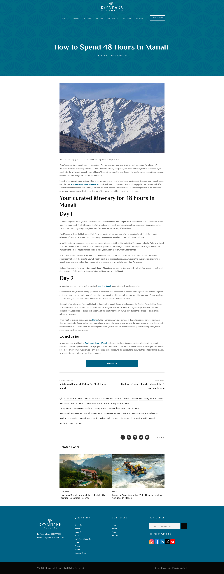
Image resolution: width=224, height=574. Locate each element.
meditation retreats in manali (73, 418)
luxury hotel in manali (120, 403)
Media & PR (113, 18)
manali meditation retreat (71, 413)
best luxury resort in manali (72, 403)
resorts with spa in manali (98, 418)
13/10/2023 (102, 55)
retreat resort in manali (144, 418)
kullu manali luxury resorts (97, 403)
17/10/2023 (116, 492)
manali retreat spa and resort (144, 413)
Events (87, 18)
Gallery (127, 18)
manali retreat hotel (93, 413)
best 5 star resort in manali (96, 398)
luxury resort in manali (105, 408)
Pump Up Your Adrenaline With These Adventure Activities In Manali (137, 497)
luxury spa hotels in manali (128, 408)
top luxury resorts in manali (72, 423)
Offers (99, 18)
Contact (140, 18)
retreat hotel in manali (122, 418)
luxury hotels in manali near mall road (76, 408)
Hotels (76, 18)
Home (65, 18)
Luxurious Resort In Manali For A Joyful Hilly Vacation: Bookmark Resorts (82, 497)
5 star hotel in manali (73, 398)
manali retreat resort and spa (117, 413)
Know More (112, 363)
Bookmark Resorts (119, 55)
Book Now (158, 18)
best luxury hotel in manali (151, 398)
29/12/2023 (64, 492)
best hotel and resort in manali (124, 398)
